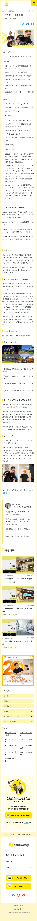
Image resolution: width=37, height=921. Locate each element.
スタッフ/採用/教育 (8, 11)
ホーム (5, 834)
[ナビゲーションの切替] (34, 3)
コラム (12, 834)
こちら (15, 536)
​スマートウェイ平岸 (10, 19)
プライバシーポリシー (18, 905)
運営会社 (16, 909)
